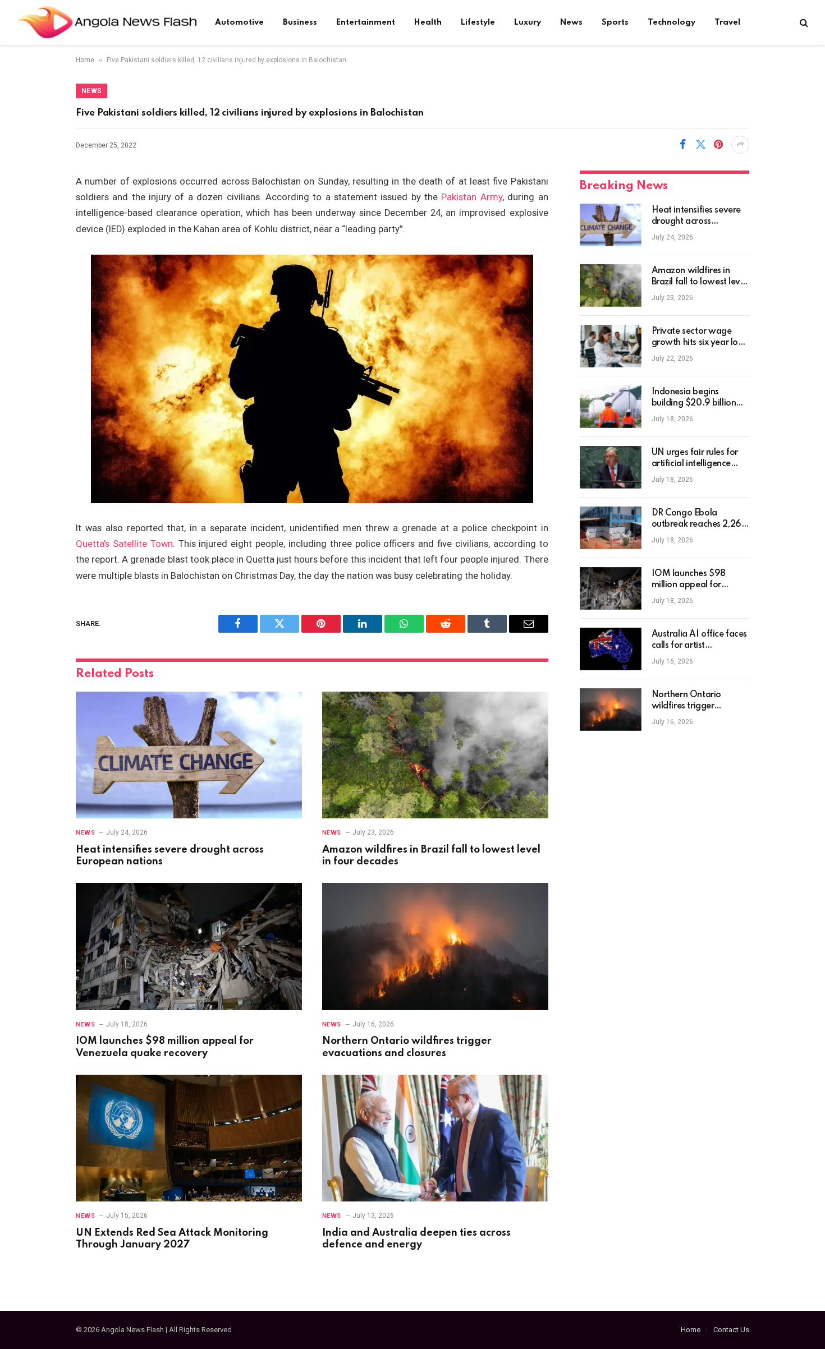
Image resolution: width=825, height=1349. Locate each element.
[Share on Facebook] (682, 145)
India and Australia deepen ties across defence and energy (416, 1239)
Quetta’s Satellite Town (124, 543)
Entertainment (365, 22)
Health (428, 22)
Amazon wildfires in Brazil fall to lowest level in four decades (431, 856)
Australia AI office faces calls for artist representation (700, 640)
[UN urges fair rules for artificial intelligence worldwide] (610, 467)
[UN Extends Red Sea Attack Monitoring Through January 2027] (189, 1138)
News (571, 22)
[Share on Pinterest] (718, 145)
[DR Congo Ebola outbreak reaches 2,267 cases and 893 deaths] (610, 528)
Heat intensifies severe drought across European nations (170, 856)
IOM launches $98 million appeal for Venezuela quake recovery (165, 1047)
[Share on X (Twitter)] (700, 145)
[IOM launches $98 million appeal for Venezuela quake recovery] (189, 946)
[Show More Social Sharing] (740, 145)
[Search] (802, 22)
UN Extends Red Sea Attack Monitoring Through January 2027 (172, 1239)
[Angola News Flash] (107, 22)
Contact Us (731, 1329)
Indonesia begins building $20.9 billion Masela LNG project (694, 398)
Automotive (239, 22)
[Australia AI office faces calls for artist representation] (610, 649)
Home (85, 60)
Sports (615, 22)
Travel (727, 22)
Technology (671, 22)
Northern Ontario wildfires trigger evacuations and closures (407, 1047)
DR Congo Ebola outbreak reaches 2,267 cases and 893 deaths (699, 519)
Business (300, 22)
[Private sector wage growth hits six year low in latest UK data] (610, 346)
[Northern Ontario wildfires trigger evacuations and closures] (435, 946)
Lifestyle (478, 22)
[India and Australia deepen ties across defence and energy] (435, 1138)
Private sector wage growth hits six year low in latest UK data (699, 337)
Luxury (527, 22)
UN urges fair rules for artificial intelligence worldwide (695, 458)
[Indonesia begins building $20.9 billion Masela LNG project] (610, 406)
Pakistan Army (471, 197)
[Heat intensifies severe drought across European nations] (189, 755)
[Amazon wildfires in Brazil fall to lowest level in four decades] (435, 755)
